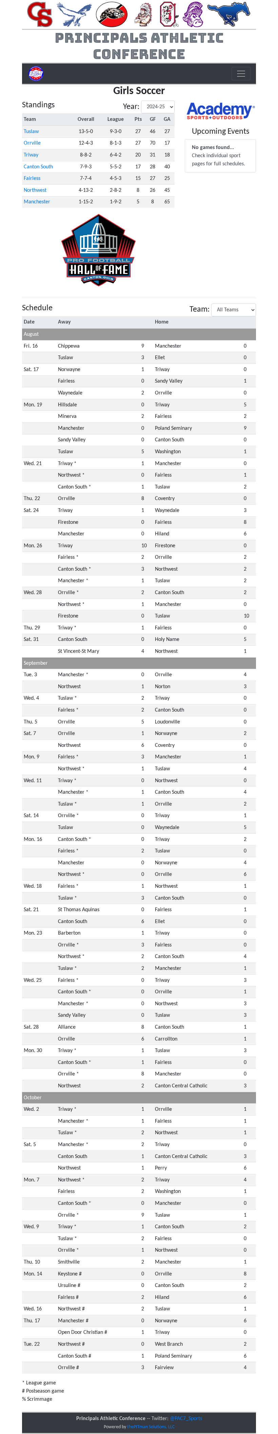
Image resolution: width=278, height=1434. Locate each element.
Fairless (32, 178)
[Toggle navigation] (241, 73)
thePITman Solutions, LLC (151, 1427)
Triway (31, 155)
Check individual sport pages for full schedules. (218, 156)
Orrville (32, 143)
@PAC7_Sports (186, 1418)
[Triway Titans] (193, 14)
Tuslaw (31, 131)
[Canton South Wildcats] (40, 14)
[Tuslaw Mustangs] (229, 14)
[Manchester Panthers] (111, 14)
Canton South (38, 167)
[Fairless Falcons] (74, 14)
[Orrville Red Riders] (169, 14)
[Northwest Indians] (144, 14)
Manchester (37, 202)
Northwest (35, 190)
